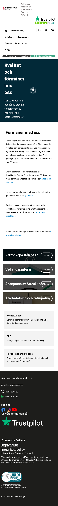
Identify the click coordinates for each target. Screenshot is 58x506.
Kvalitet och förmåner (43, 56)
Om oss (8, 43)
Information (23, 56)
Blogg (7, 49)
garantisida (30, 195)
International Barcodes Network (27, 457)
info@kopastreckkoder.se (12, 385)
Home (10, 56)
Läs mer (47, 255)
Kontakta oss (21, 43)
